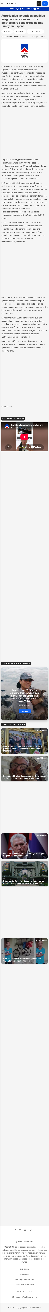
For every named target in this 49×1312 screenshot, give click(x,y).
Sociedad (19, 31)
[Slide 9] (36, 716)
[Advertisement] (24, 133)
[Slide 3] (16, 716)
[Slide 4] (19, 716)
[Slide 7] (29, 716)
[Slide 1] (10, 716)
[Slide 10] (39, 716)
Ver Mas (24, 711)
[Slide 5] (23, 716)
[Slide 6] (26, 716)
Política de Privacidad (24, 1284)
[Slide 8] (32, 716)
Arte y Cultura (35, 31)
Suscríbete (24, 1275)
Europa (7, 31)
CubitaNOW (11, 3)
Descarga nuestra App (24, 1279)
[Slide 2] (13, 716)
